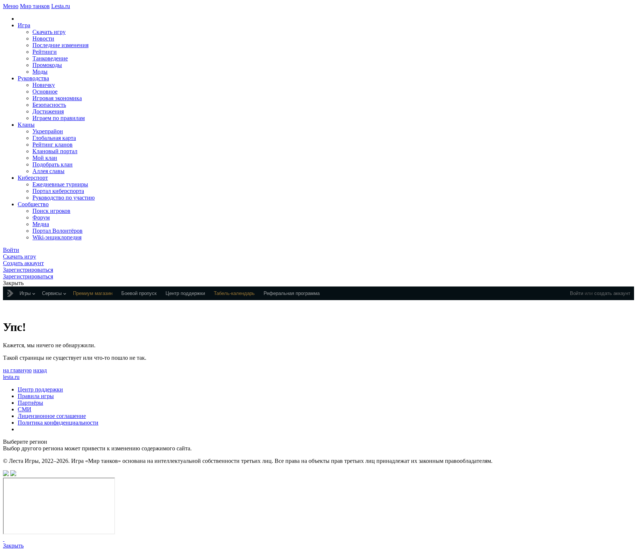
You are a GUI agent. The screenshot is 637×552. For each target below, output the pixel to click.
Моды (40, 71)
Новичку (43, 85)
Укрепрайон (47, 131)
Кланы (26, 125)
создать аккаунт (612, 293)
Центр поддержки (40, 389)
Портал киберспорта (58, 191)
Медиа (40, 224)
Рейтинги (44, 52)
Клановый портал (54, 151)
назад (40, 370)
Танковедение (50, 58)
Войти (576, 293)
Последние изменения (60, 45)
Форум (41, 217)
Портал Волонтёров (57, 231)
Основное (45, 91)
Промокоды (47, 65)
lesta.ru (11, 377)
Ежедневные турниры (60, 184)
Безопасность (49, 105)
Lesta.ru (60, 6)
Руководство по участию (63, 197)
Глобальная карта (54, 138)
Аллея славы (48, 171)
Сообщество (33, 204)
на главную (17, 370)
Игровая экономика (57, 98)
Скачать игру (49, 32)
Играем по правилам (58, 118)
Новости (43, 38)
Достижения (48, 111)
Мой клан (44, 158)
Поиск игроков (51, 211)
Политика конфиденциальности (58, 422)
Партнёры (30, 403)
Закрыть (13, 545)
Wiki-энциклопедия (56, 237)
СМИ (24, 409)
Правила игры (36, 396)
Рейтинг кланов (52, 144)
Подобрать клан (52, 164)
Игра (24, 25)
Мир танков (35, 6)
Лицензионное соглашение (52, 416)
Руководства (33, 78)
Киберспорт (33, 178)
